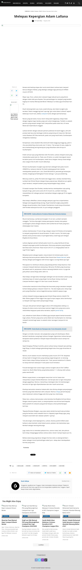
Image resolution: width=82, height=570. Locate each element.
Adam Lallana (20, 465)
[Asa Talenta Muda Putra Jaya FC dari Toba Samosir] (14, 108)
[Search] (79, 3)
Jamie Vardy (59, 310)
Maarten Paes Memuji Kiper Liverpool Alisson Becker (9, 522)
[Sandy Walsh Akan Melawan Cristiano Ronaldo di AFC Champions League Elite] (51, 511)
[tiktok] (71, 3)
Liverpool (44, 114)
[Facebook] (65, 3)
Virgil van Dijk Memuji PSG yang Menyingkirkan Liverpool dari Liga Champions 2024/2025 (30, 523)
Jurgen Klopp (36, 465)
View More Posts (65, 481)
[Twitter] (67, 3)
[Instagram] (69, 3)
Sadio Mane (61, 465)
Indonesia (6, 516)
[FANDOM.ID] (6, 3)
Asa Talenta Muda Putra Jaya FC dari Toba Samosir (14, 116)
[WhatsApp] (12, 95)
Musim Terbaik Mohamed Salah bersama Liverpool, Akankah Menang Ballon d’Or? (71, 523)
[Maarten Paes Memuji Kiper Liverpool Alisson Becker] (11, 511)
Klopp (58, 392)
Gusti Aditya (39, 20)
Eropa (25, 516)
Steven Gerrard (61, 257)
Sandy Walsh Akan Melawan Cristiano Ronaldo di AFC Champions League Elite (50, 523)
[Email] (70, 473)
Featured (28, 465)
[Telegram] (16, 95)
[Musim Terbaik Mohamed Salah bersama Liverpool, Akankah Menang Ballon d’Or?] (71, 511)
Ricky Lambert (53, 465)
